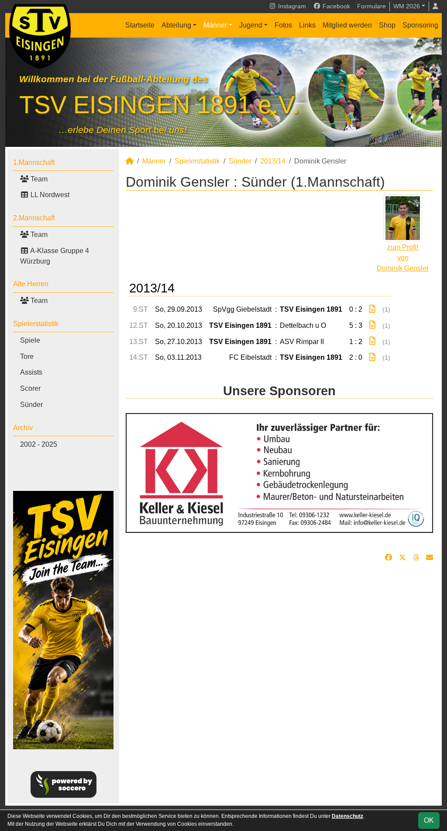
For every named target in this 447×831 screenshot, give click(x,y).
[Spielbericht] (372, 309)
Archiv (23, 427)
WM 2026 (406, 6)
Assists (31, 372)
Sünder (31, 404)
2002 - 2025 (38, 444)
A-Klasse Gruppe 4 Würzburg (54, 256)
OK (429, 820)
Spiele (30, 340)
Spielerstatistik (35, 323)
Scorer (30, 388)
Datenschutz (347, 816)
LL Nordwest (49, 194)
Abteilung (176, 25)
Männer (215, 25)
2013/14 (272, 161)
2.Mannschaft (34, 218)
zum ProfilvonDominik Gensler (403, 257)
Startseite (140, 25)
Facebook (335, 6)
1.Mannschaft (34, 162)
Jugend (250, 25)
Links (307, 25)
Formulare (371, 6)
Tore (27, 356)
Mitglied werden (347, 25)
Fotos (283, 25)
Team (38, 179)
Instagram (291, 6)
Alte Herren (30, 284)
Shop (387, 25)
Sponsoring (420, 25)
